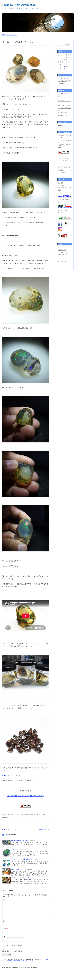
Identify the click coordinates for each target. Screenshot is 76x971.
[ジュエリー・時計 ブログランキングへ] (25, 807)
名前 (4, 921)
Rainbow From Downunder (18, 4)
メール (5, 928)
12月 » (64, 68)
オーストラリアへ (63, 93)
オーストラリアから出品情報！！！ (22, 859)
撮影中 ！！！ (44, 829)
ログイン (60, 247)
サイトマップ (62, 262)
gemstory (5, 817)
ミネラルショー (23, 814)
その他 (60, 83)
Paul (4, 775)
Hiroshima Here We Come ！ (20, 840)
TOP (3, 34)
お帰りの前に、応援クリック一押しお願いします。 (25, 796)
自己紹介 (60, 183)
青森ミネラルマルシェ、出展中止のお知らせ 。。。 (64, 108)
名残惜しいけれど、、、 (19, 869)
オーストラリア (62, 81)
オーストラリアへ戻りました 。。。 (22, 878)
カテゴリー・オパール (11, 34)
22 (66, 64)
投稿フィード (62, 250)
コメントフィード (63, 252)
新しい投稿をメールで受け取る (12, 951)
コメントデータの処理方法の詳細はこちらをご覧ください (25, 960)
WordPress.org (62, 254)
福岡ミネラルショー (9, 829)
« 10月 (59, 68)
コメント (6, 899)
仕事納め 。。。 (16, 849)
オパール (12, 814)
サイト (4, 936)
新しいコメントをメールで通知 (12, 946)
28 (64, 66)
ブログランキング (63, 140)
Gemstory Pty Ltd (63, 185)
